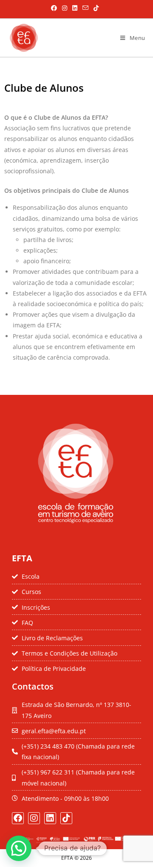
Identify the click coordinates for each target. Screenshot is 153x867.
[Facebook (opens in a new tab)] (54, 8)
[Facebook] (18, 818)
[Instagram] (34, 818)
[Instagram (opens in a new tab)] (65, 8)
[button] (18, 848)
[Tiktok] (66, 818)
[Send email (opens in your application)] (85, 8)
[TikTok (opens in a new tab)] (95, 8)
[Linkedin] (50, 818)
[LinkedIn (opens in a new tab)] (75, 8)
